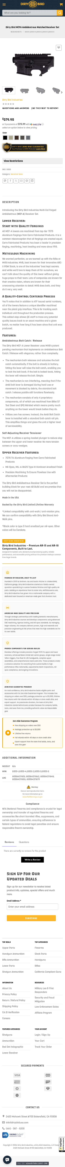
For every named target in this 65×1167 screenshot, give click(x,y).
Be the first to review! (45, 108)
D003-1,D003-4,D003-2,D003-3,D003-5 (39, 32)
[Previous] (7, 64)
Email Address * (14, 900)
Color (5, 133)
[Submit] (60, 13)
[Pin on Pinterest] (26, 180)
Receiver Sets (16, 32)
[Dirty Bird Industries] (32, 4)
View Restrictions (13, 161)
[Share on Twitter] (15, 180)
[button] (62, 1144)
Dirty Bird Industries (12, 99)
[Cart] (61, 4)
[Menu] (4, 4)
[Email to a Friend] (21, 180)
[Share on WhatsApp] (5, 180)
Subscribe (31, 918)
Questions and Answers (15, 108)
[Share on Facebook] (10, 180)
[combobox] (29, 13)
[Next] (57, 64)
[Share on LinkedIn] (32, 180)
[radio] (5, 137)
